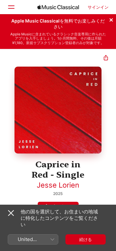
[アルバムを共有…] (106, 58)
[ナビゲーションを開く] (11, 7)
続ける (85, 239)
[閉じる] (111, 19)
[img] (58, 7)
